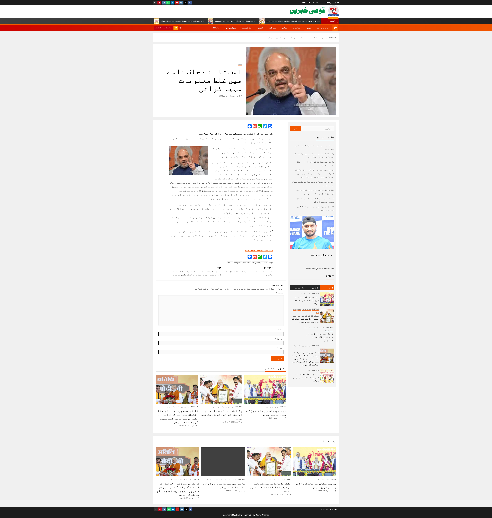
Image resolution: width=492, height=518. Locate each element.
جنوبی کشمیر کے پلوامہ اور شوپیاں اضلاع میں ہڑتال (249, 271)
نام (281, 329)
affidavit (265, 263)
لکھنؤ (260, 28)
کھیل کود (272, 28)
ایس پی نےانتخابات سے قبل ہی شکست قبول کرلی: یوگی (211, 21)
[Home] (335, 28)
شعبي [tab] (314, 288)
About (315, 3)
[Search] (180, 27)
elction (229, 263)
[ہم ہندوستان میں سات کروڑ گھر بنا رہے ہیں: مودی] (265, 389)
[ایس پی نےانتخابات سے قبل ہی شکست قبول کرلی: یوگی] (327, 376)
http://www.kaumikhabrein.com (259, 250)
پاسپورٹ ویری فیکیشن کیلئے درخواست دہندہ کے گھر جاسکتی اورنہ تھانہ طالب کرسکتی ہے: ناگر (196, 271)
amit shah (246, 263)
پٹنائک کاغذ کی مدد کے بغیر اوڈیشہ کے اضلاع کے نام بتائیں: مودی (322, 21)
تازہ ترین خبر (323, 28)
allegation (256, 263)
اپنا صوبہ (297, 28)
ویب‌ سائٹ (279, 347)
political (283, 407)
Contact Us (305, 3)
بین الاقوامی (231, 28)
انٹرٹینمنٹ (247, 28)
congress (237, 263)
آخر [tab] (330, 288)
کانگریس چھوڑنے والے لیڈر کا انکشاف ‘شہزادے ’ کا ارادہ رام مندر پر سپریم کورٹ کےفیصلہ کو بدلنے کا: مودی (314, 173)
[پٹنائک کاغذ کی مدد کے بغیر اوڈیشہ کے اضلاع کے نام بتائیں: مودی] (221, 389)
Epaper (216, 28)
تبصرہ (280, 293)
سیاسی (284, 28)
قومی (309, 28)
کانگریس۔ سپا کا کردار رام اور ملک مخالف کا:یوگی (319, 337)
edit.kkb (232, 96)
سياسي (277, 407)
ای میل (279, 338)
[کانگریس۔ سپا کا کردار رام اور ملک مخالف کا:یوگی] (223, 461)
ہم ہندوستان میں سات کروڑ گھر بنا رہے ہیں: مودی (263, 21)
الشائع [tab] (298, 288)
